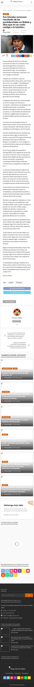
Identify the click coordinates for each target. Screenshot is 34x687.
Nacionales (6, 417)
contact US (17, 673)
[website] (17, 324)
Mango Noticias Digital (15, 618)
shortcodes (25, 673)
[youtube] (28, 571)
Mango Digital (6, 32)
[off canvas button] (2, 2)
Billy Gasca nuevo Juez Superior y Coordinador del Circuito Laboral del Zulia (22, 638)
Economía (6, 391)
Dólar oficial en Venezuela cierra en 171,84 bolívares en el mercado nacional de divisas (15, 396)
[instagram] (20, 571)
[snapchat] (24, 571)
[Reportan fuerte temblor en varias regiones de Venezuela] (17, 416)
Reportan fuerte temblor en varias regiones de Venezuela (15, 421)
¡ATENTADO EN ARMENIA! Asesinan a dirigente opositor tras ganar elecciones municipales (16, 466)
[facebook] (3, 571)
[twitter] (7, 571)
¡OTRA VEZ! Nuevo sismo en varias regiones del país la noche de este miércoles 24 (15, 373)
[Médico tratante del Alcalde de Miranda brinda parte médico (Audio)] (5, 631)
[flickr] (15, 571)
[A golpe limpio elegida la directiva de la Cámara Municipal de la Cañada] (5, 648)
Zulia (15, 368)
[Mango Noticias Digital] (17, 668)
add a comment (9, 301)
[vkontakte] (11, 575)
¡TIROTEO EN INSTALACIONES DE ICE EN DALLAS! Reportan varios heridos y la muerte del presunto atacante (17, 490)
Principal (23, 32)
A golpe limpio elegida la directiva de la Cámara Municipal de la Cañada (22, 646)
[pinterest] (11, 571)
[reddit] (3, 575)
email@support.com (13, 615)
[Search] (31, 2)
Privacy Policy (9, 673)
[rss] (15, 575)
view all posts (16, 321)
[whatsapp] (7, 575)
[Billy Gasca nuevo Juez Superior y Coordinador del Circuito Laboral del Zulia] (5, 639)
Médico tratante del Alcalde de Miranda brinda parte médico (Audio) (22, 629)
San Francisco (7, 368)
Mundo (6, 14)
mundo (24, 30)
